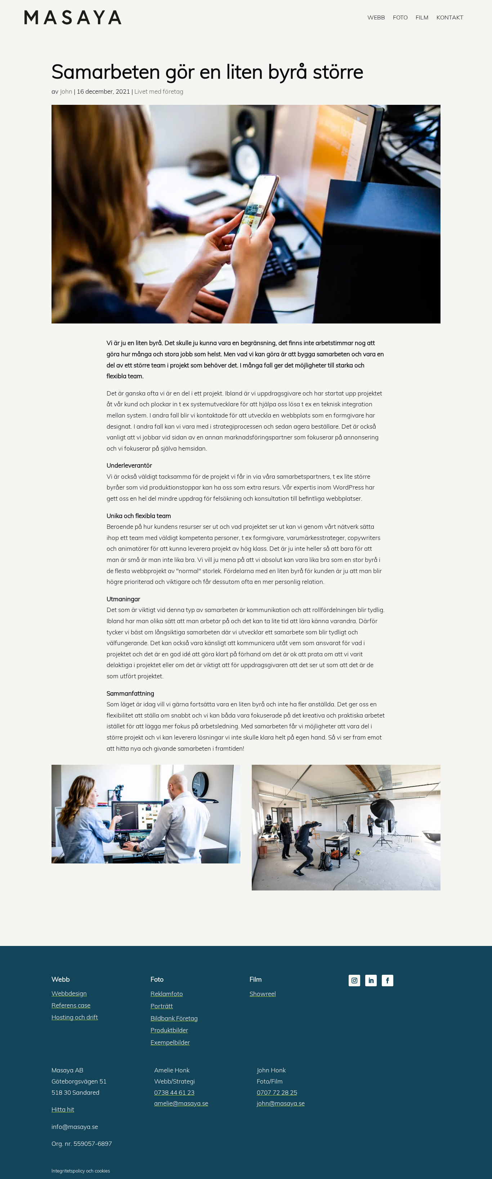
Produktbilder (169, 1030)
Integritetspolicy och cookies (81, 1171)
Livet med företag (158, 91)
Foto (400, 17)
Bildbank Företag (174, 1018)
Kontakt (450, 17)
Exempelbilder (170, 1042)
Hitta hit (63, 1109)
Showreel (263, 993)
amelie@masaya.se (181, 1103)
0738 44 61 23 (174, 1092)
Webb (376, 17)
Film (422, 17)
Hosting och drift (75, 1017)
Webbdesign (69, 993)
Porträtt (162, 1006)
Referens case (71, 1005)
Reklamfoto (167, 993)
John (66, 91)
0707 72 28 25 (277, 1092)
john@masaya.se (281, 1103)
